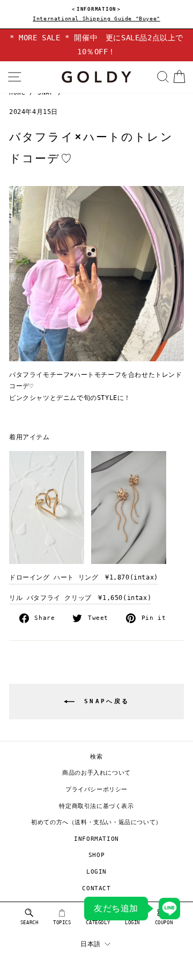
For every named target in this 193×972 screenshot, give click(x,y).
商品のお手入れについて (96, 772)
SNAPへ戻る (104, 701)
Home (17, 92)
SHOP (96, 855)
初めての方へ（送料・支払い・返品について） (96, 822)
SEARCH (29, 922)
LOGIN (96, 871)
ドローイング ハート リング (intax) (83, 577)
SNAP (46, 92)
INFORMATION (96, 838)
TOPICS (62, 922)
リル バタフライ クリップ (80, 598)
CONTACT (96, 888)
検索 (96, 756)
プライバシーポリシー (96, 789)
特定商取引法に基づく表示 (96, 806)
